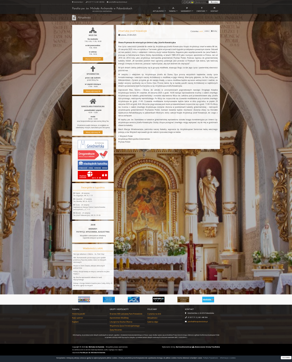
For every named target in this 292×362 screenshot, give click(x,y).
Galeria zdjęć (152, 322)
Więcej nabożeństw (92, 59)
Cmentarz (201, 11)
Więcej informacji (92, 91)
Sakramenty (186, 11)
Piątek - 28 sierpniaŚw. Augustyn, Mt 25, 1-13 (83, 194)
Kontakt (214, 11)
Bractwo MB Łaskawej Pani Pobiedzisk (126, 314)
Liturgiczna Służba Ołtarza (121, 322)
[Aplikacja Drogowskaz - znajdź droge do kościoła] (93, 155)
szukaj (215, 2)
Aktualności (158, 11)
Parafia (172, 11)
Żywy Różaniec (116, 330)
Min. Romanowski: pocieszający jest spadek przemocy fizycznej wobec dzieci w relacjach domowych (89, 259)
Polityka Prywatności (210, 358)
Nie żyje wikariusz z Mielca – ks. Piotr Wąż (88, 254)
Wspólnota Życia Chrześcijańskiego (125, 326)
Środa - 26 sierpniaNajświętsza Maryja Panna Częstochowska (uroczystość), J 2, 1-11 (89, 207)
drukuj (214, 31)
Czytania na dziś (154, 314)
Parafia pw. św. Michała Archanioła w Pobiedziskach (102, 9)
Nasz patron (77, 318)
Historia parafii (78, 314)
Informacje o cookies (228, 358)
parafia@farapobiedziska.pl (118, 2)
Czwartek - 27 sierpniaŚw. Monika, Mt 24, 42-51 (82, 200)
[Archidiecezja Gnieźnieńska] (93, 144)
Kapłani (75, 322)
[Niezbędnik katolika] (93, 165)
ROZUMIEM (286, 358)
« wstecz (206, 31)
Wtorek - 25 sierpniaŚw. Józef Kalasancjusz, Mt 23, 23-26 (86, 214)
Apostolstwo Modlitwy (119, 318)
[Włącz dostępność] (192, 2)
